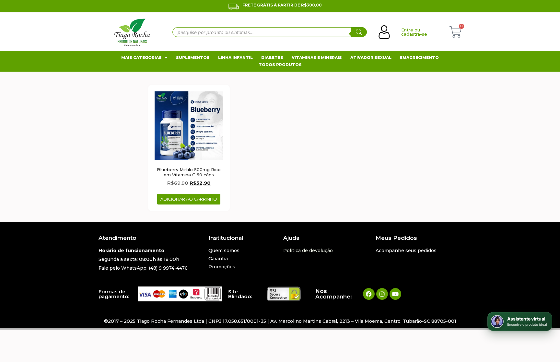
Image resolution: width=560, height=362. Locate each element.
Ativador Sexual (370, 57)
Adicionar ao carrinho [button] (188, 199)
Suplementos (193, 57)
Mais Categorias (141, 57)
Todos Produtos (280, 64)
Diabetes (272, 57)
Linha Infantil (235, 57)
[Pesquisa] (359, 32)
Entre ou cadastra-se (414, 32)
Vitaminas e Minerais (317, 57)
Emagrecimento (419, 57)
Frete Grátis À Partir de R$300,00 (282, 5)
